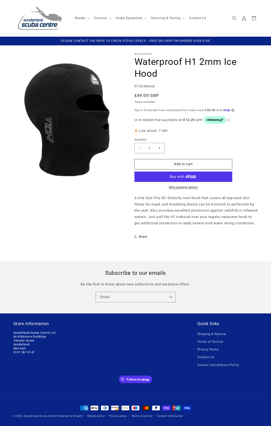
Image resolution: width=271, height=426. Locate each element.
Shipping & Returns (211, 334)
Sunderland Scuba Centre (40, 416)
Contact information (170, 416)
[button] (81, 18)
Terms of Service (210, 342)
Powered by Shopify (70, 416)
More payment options (183, 187)
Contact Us (205, 357)
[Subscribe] (170, 297)
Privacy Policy (208, 349)
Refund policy (96, 416)
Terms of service (141, 416)
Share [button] (143, 236)
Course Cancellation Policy (218, 365)
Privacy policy (118, 416)
